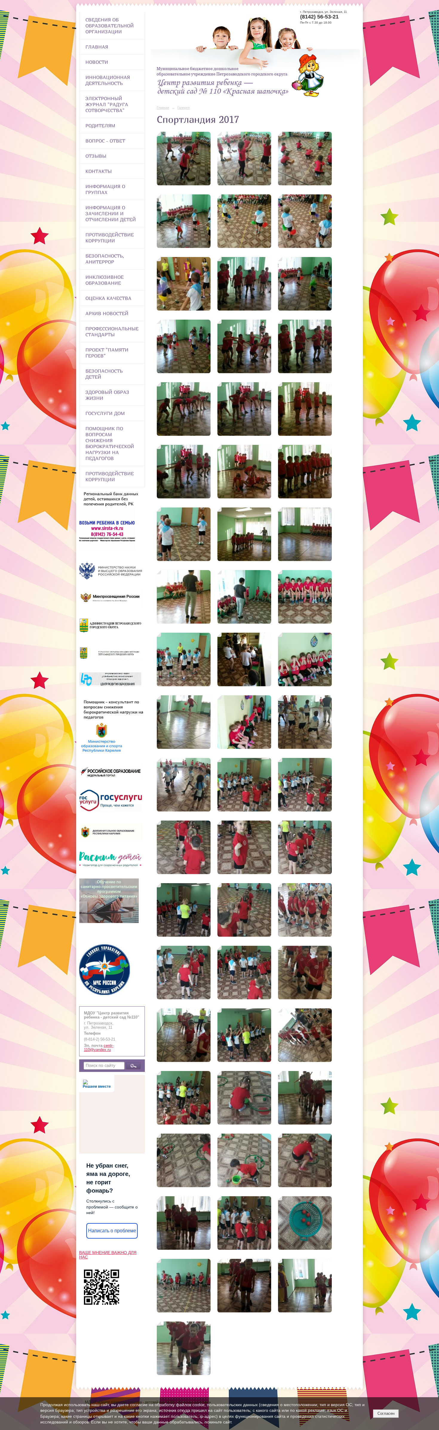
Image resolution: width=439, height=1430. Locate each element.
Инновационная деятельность (107, 80)
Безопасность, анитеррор (104, 259)
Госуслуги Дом (105, 413)
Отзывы (95, 156)
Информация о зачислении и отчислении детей (110, 213)
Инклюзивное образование (104, 280)
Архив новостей (106, 313)
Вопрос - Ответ (105, 141)
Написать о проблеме (112, 1230)
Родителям (100, 126)
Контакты (98, 171)
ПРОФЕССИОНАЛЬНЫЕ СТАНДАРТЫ (112, 332)
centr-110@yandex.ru (98, 1048)
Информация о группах (105, 189)
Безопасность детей (104, 374)
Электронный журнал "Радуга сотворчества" (106, 104)
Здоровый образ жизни (107, 395)
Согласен (386, 1413)
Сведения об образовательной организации (109, 26)
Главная (96, 47)
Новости (96, 62)
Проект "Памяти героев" (106, 353)
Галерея (183, 107)
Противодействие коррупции (109, 238)
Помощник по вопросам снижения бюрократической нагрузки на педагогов (109, 443)
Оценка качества (108, 298)
